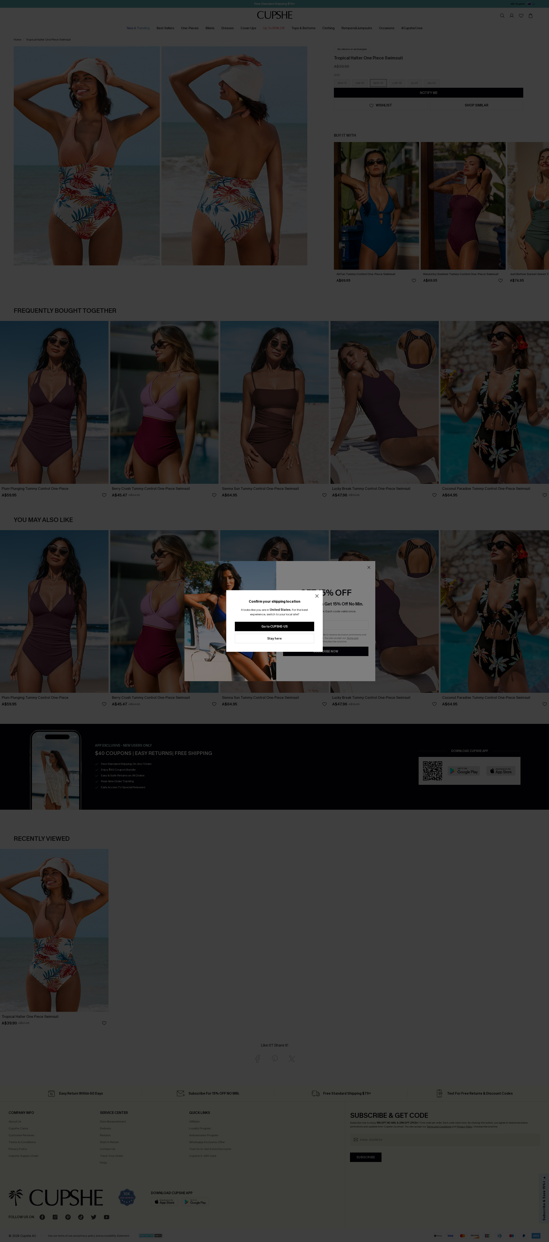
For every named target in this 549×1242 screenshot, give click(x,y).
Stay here (274, 639)
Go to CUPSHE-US (274, 627)
